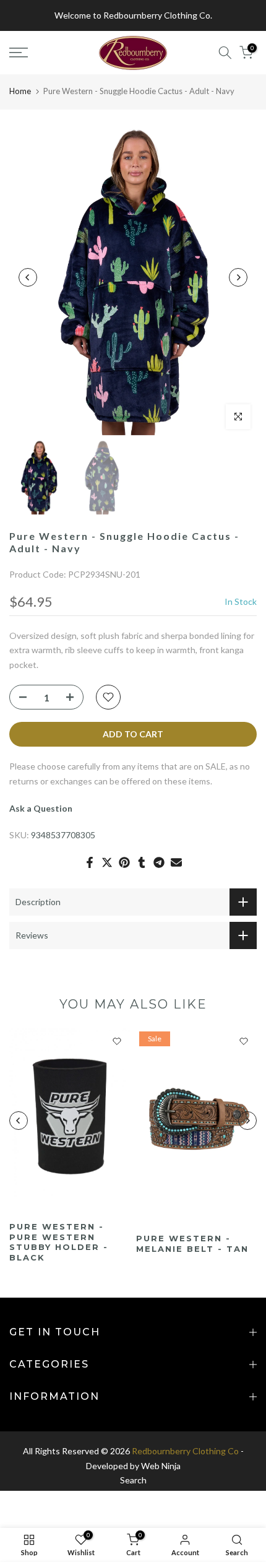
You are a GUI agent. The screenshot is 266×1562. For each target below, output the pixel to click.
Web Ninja (161, 1465)
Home (20, 91)
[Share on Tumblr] (141, 862)
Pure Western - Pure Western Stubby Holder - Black (58, 1242)
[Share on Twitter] (107, 862)
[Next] (238, 277)
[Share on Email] (176, 862)
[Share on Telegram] (159, 862)
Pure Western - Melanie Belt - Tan (192, 1244)
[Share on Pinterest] (124, 862)
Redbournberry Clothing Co (185, 1451)
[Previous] (28, 277)
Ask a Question (40, 808)
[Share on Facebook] (89, 862)
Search (133, 1480)
